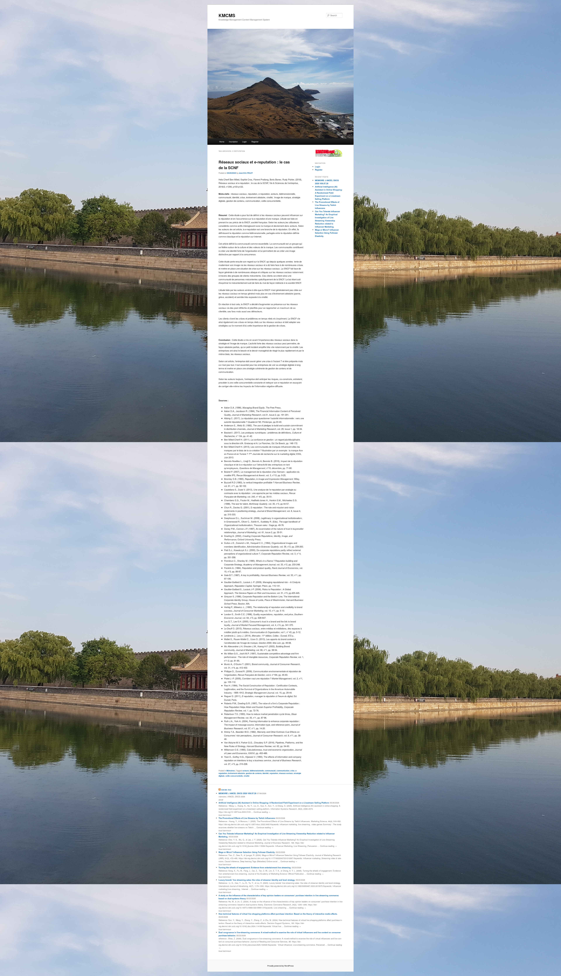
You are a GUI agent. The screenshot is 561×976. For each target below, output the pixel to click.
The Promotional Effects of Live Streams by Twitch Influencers (327, 205)
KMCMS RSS (226, 790)
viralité (246, 776)
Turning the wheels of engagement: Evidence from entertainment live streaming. (255, 867)
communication (283, 770)
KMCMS (227, 15)
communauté (270, 770)
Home (221, 141)
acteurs (246, 770)
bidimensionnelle (257, 770)
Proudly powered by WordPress (280, 965)
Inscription (233, 141)
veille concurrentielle (234, 776)
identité (266, 773)
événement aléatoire (236, 773)
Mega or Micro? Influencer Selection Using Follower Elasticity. (327, 232)
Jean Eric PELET (246, 173)
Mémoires (230, 770)
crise (292, 770)
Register (254, 141)
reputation (274, 773)
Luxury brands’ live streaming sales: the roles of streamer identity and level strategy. (257, 879)
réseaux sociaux (286, 773)
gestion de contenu (254, 773)
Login (244, 141)
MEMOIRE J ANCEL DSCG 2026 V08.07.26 (237, 793)
